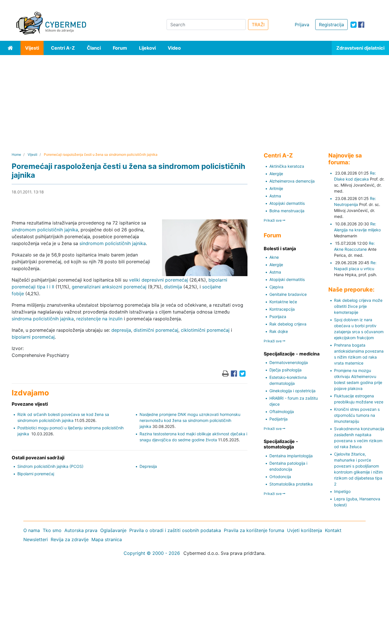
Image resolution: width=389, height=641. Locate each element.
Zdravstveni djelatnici (360, 48)
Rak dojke (278, 331)
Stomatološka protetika (291, 484)
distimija (173, 287)
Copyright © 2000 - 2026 (152, 553)
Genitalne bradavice (288, 294)
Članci (94, 48)
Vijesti (32, 48)
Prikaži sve (273, 220)
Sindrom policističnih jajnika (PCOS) (50, 466)
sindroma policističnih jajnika (43, 318)
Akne (274, 257)
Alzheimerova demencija (292, 181)
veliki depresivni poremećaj (158, 280)
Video (174, 48)
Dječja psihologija (285, 369)
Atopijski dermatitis (287, 203)
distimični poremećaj (156, 330)
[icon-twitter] (353, 24)
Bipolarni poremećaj (35, 473)
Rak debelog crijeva (287, 323)
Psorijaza (277, 316)
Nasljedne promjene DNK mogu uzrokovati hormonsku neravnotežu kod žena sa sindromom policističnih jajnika (190, 420)
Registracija (331, 24)
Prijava (302, 24)
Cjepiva (276, 286)
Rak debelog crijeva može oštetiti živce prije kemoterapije (358, 306)
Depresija (148, 466)
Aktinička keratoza (286, 166)
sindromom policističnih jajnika (45, 229)
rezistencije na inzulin (99, 318)
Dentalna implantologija (291, 455)
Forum (120, 48)
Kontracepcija (282, 309)
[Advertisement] (194, 98)
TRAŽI (258, 24)
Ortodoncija (280, 476)
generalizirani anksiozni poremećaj (109, 287)
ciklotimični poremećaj (205, 330)
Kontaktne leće (283, 301)
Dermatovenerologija (288, 362)
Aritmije (276, 188)
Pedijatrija (278, 418)
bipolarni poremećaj (33, 337)
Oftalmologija (281, 411)
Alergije (276, 173)
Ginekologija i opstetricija (292, 390)
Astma (275, 195)
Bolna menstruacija (286, 210)
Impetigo (342, 491)
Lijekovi (147, 48)
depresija (121, 330)
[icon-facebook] (361, 24)
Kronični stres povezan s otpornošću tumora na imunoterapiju (357, 415)
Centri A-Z (63, 48)
